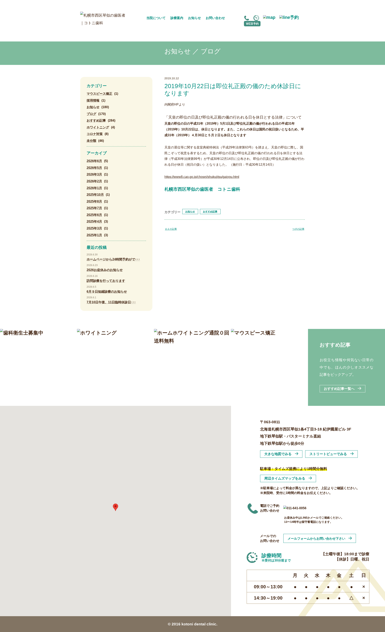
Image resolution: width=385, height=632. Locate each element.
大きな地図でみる (278, 454)
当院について (156, 18)
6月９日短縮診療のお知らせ (107, 291)
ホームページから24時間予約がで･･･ (113, 259)
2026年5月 (94, 167)
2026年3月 (94, 174)
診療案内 (176, 18)
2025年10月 (95, 194)
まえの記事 (171, 229)
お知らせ (194, 18)
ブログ (91, 114)
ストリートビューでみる (328, 454)
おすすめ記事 (210, 211)
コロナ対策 (95, 134)
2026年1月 (94, 188)
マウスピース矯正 (99, 93)
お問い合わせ (215, 18)
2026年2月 (94, 181)
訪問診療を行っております (106, 280)
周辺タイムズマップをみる (284, 478)
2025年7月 (94, 208)
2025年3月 (94, 228)
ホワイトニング (98, 127)
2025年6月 (94, 215)
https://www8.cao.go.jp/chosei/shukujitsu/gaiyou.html (201, 176)
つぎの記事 (298, 229)
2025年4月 (94, 221)
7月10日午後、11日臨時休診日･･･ (111, 302)
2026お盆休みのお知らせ (105, 270)
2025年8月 (94, 201)
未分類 (91, 140)
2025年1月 (94, 235)
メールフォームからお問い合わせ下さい (316, 538)
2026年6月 (94, 161)
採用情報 (93, 100)
